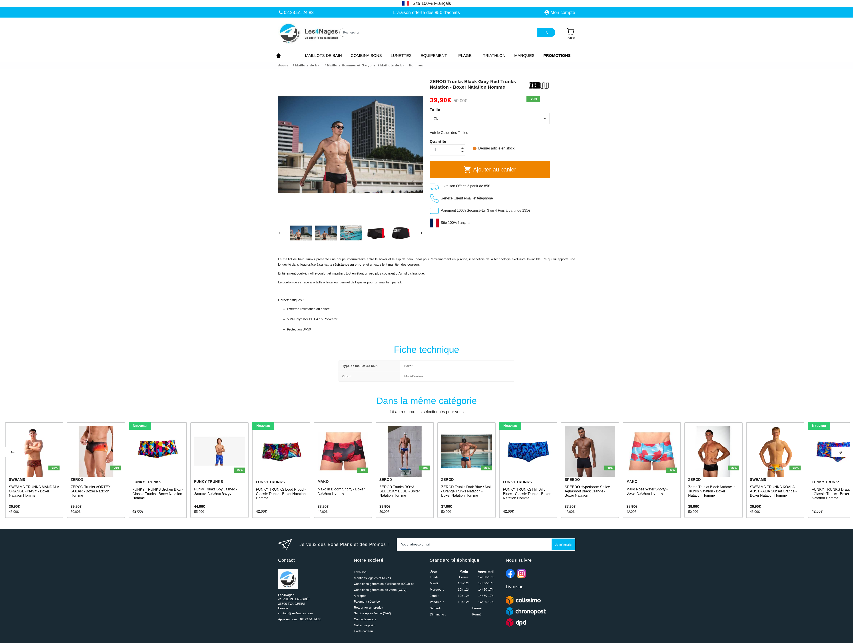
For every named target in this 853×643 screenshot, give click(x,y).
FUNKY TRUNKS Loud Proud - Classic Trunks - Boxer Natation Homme (281, 494)
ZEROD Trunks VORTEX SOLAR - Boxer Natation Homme (91, 491)
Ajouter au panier (489, 169)
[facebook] (510, 573)
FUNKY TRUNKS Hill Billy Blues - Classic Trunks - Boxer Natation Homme (526, 494)
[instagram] (521, 573)
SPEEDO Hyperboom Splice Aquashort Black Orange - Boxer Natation (587, 491)
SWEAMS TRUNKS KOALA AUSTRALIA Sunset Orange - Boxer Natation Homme (773, 491)
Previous (12, 452)
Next (840, 452)
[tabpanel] (34, 470)
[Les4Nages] (308, 34)
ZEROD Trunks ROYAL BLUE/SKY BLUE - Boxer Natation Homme (399, 491)
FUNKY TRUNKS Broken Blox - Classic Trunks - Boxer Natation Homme (157, 494)
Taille (435, 110)
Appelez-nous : (299, 619)
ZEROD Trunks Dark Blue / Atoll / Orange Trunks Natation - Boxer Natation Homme (466, 491)
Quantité (438, 141)
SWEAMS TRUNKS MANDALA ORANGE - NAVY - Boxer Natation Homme (34, 491)
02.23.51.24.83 (298, 12)
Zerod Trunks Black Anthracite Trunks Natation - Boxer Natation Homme (711, 491)
